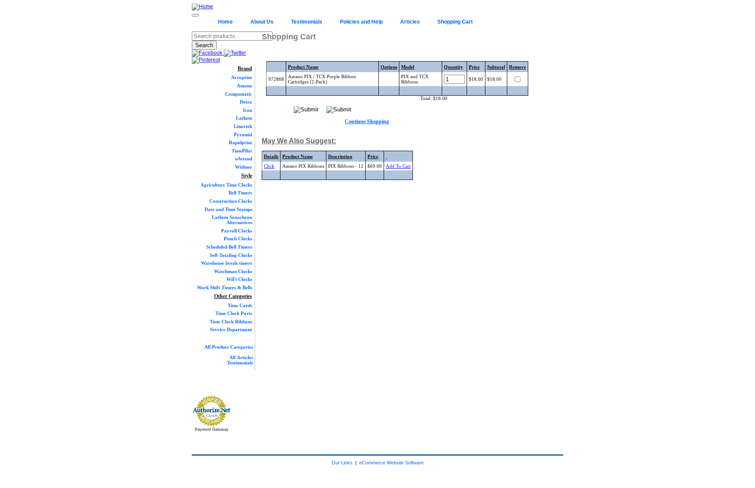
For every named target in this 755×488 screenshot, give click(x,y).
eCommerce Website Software (391, 462)
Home (225, 22)
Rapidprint (240, 142)
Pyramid (243, 134)
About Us (262, 22)
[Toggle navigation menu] (195, 15)
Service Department (231, 329)
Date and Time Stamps (228, 209)
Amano (244, 85)
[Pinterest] (206, 60)
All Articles (241, 357)
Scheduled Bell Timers (229, 246)
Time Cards (240, 305)
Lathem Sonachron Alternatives (232, 220)
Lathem (244, 118)
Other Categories (233, 296)
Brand (245, 69)
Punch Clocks (238, 238)
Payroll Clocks (236, 230)
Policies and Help (361, 22)
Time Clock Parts (233, 313)
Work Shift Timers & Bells (224, 287)
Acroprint (241, 77)
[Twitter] (235, 53)
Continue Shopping (367, 121)
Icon (247, 110)
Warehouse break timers (226, 263)
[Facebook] (208, 53)
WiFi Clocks (239, 279)
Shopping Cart (455, 22)
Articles (410, 22)
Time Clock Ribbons (231, 321)
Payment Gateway (212, 429)
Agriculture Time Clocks (226, 184)
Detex (246, 101)
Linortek (243, 126)
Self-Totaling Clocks (231, 255)
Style (246, 176)
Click (269, 166)
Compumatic (238, 94)
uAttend (243, 158)
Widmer (243, 167)
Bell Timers (240, 192)
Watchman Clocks (233, 271)
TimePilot (242, 150)
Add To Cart (398, 166)
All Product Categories (228, 347)
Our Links (342, 462)
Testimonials (306, 22)
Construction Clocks (230, 201)
